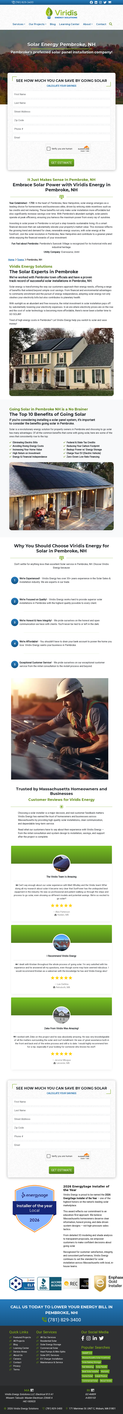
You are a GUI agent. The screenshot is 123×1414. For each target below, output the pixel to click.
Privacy (16, 1366)
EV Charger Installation (51, 1358)
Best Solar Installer (90, 1371)
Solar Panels (101, 1367)
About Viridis (106, 1381)
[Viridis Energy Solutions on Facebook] (82, 1338)
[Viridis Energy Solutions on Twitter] (101, 1338)
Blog (53, 24)
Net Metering (87, 1367)
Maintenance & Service (51, 1362)
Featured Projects (22, 1337)
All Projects (19, 1341)
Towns (20, 259)
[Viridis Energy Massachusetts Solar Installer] (61, 13)
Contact (101, 24)
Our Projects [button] (37, 24)
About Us (17, 1355)
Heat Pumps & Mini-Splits (52, 1351)
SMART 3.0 (87, 1353)
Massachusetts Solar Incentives (96, 1358)
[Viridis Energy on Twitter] (105, 2)
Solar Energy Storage (50, 1344)
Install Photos (101, 1376)
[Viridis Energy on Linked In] (96, 2)
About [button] (87, 24)
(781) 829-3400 (24, 2)
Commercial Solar (49, 1348)
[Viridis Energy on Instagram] (100, 2)
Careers (17, 1358)
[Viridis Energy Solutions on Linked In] (95, 1338)
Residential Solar (48, 1341)
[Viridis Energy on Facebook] (91, 2)
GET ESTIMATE (61, 163)
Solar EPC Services (49, 1355)
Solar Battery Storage (91, 1362)
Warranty (105, 1371)
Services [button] (18, 24)
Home (11, 259)
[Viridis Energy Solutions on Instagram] (88, 1338)
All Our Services (48, 1337)
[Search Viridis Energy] (110, 24)
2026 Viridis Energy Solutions (23, 1408)
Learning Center (69, 24)
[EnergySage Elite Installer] (34, 1208)
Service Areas (20, 1351)
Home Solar (87, 1376)
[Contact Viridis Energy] (109, 2)
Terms (16, 1369)
